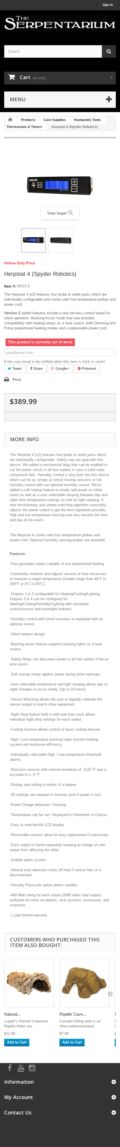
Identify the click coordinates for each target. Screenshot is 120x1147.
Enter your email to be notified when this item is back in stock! (54, 361)
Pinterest (88, 368)
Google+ (61, 368)
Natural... (12, 1014)
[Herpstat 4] (33, 240)
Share (37, 368)
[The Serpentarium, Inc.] (60, 23)
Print (17, 380)
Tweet (16, 368)
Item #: (10, 286)
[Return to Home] (10, 120)
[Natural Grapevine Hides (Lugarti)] (29, 983)
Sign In (108, 4)
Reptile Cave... (72, 1014)
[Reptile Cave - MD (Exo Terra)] (84, 983)
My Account (18, 1097)
